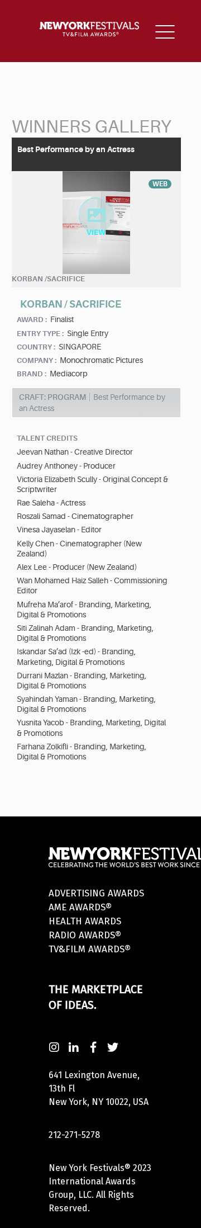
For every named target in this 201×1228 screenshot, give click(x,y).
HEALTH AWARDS (85, 921)
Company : (36, 360)
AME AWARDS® (80, 907)
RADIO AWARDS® (85, 935)
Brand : (31, 374)
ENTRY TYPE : (40, 333)
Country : (36, 347)
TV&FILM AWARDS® (90, 949)
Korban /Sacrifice (48, 279)
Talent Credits (47, 438)
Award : (32, 319)
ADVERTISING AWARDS (96, 893)
